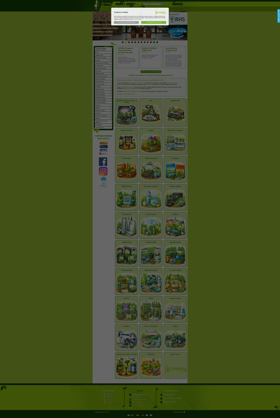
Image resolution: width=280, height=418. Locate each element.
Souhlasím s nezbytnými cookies (126, 22)
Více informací (137, 19)
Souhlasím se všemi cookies (154, 22)
